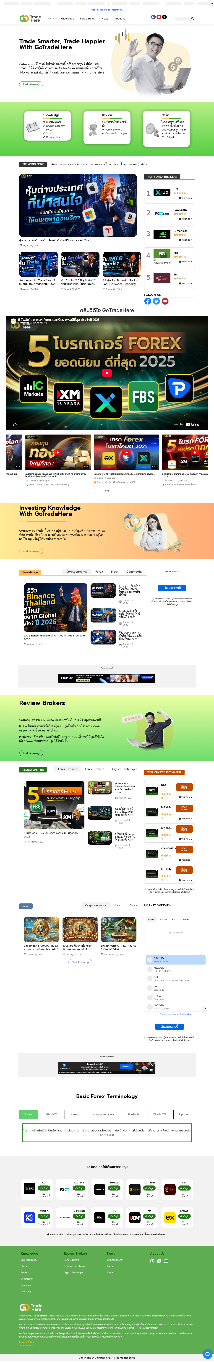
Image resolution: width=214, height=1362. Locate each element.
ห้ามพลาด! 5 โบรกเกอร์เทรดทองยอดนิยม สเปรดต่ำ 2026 (125, 788)
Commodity (27, 1278)
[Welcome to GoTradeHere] (30, 18)
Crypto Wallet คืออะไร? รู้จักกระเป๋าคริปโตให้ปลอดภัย (129, 613)
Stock (24, 1266)
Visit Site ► (187, 198)
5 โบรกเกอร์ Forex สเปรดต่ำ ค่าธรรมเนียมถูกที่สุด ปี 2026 (52, 835)
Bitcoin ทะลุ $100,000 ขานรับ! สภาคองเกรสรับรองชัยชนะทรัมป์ (41, 947)
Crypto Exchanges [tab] (124, 769)
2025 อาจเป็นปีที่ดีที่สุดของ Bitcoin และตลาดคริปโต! (77, 947)
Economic (26, 1284)
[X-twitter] (164, 17)
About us (120, 18)
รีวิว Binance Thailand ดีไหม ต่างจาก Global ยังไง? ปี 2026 (54, 637)
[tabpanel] (82, 617)
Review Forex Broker (75, 1266)
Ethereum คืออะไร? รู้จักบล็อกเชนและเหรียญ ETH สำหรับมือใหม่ (129, 590)
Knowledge (67, 18)
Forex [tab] (99, 571)
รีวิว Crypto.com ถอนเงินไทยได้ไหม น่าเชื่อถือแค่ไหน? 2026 (130, 635)
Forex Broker (87, 18)
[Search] (192, 19)
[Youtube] (159, 17)
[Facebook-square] (152, 1261)
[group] (38, 459)
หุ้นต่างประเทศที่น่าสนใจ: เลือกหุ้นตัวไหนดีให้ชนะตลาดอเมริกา (54, 240)
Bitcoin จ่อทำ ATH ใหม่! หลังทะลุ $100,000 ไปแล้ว (118, 947)
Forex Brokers (71, 1259)
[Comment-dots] (207, 1354)
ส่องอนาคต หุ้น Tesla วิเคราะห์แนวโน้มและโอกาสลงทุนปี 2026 (37, 282)
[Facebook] (153, 17)
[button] (106, 491)
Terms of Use (26, 1345)
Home (51, 18)
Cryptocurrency (29, 1259)
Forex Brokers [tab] (67, 769)
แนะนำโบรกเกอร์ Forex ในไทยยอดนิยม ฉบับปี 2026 (124, 811)
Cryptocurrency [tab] (77, 571)
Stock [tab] (115, 571)
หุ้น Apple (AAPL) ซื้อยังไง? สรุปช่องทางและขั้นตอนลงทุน (78, 282)
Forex (24, 1272)
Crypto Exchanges (73, 1272)
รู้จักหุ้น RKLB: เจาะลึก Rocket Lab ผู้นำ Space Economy (121, 282)
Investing (26, 1291)
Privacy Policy (27, 1342)
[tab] (28, 1114)
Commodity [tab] (134, 571)
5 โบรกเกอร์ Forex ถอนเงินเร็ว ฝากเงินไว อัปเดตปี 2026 (125, 836)
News (105, 18)
